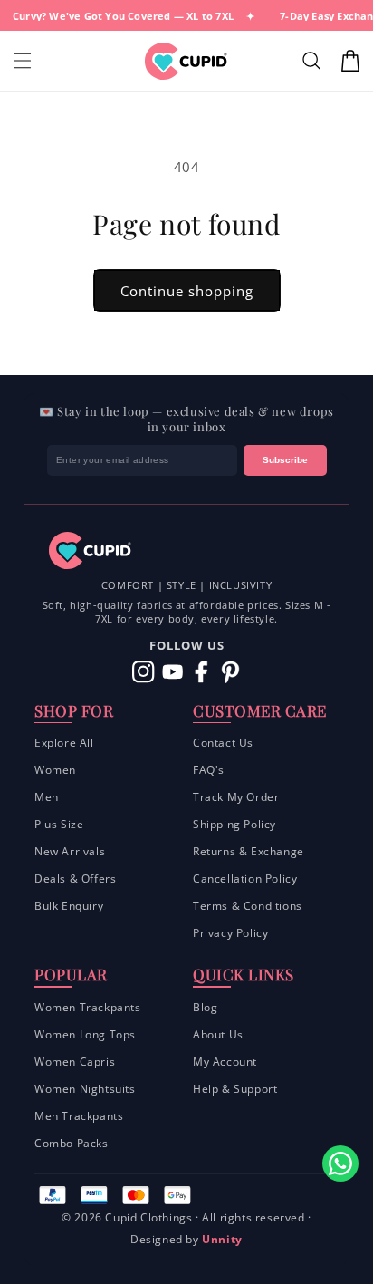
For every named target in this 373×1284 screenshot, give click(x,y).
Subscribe (285, 460)
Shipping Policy (234, 824)
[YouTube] (172, 672)
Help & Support (235, 1088)
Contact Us (223, 742)
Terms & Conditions (247, 905)
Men (46, 797)
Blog (205, 1007)
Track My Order (236, 797)
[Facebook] (201, 672)
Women (55, 769)
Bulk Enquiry (68, 905)
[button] (23, 61)
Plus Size (58, 824)
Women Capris (74, 1061)
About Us (218, 1034)
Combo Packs (71, 1143)
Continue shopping (186, 291)
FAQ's (209, 769)
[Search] (313, 61)
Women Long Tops (85, 1034)
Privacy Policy (230, 933)
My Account (225, 1061)
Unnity (222, 1239)
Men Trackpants (78, 1116)
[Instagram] (143, 672)
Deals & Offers (75, 878)
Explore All (64, 742)
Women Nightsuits (85, 1088)
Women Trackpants (87, 1007)
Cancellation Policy (245, 878)
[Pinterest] (230, 672)
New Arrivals (69, 851)
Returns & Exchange (248, 851)
